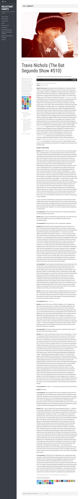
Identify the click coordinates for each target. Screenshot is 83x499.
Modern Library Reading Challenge (7, 32)
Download (53, 83)
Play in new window (45, 83)
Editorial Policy (5, 19)
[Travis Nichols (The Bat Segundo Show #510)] (50, 35)
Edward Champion (34, 60)
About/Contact (5, 16)
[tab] (3, 1)
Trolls (24, 116)
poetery (25, 125)
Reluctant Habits (7, 8)
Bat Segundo (26, 112)
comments (29, 119)
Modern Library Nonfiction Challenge (7, 36)
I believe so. (51, 301)
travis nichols (26, 129)
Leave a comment (27, 133)
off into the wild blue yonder (28, 123)
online (28, 124)
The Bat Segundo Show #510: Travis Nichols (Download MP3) (52, 474)
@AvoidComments (69, 97)
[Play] (38, 79)
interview (25, 114)
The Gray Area (5, 21)
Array (47, 493)
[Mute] (72, 79)
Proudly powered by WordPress (30, 493)
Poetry (28, 115)
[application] (57, 80)
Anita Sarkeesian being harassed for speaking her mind (55, 139)
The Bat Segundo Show (7, 29)
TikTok (3, 23)
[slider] (74, 80)
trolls (24, 130)
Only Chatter (4, 27)
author (24, 119)
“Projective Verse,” (41, 135)
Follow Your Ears (5, 25)
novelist (28, 121)
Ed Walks (4, 39)
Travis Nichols (44, 85)
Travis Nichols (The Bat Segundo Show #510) (43, 68)
